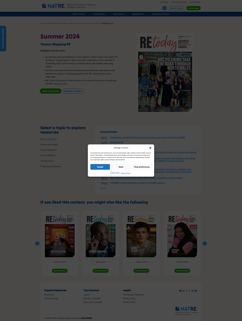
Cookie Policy (115, 173)
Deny (121, 167)
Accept (100, 167)
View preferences (142, 167)
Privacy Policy (126, 173)
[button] (150, 148)
